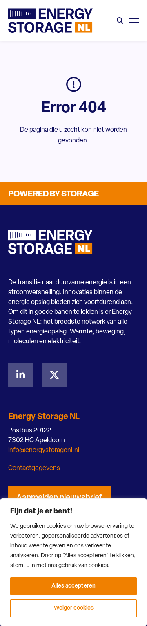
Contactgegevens (34, 468)
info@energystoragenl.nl (43, 450)
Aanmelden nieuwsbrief (59, 498)
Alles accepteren (73, 586)
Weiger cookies (74, 608)
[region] (73, 562)
